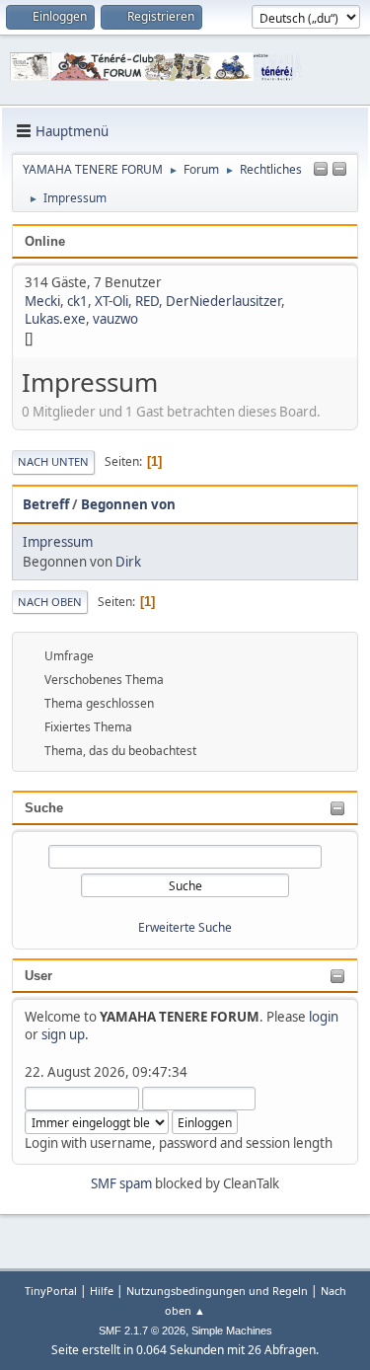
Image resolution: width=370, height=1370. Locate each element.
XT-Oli (111, 301)
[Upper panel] (339, 170)
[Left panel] (321, 170)
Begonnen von (128, 504)
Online (45, 241)
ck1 (77, 301)
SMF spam (121, 1183)
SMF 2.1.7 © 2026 (142, 1330)
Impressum (58, 542)
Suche (44, 807)
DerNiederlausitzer (223, 301)
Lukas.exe (55, 319)
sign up (63, 1034)
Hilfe (101, 1290)
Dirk (128, 562)
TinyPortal (51, 1290)
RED (147, 301)
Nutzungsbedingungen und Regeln (217, 1290)
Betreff (46, 504)
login (323, 1017)
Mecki (42, 301)
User (38, 975)
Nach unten (53, 461)
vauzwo (115, 319)
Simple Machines (231, 1330)
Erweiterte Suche (185, 927)
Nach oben (50, 601)
